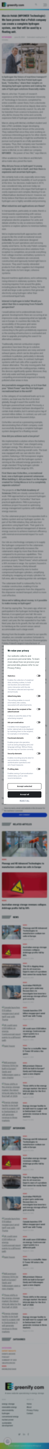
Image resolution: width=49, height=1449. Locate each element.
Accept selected (24, 786)
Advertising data (14, 696)
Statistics (11, 676)
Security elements (15, 754)
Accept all (24, 794)
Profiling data (13, 769)
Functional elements (16, 738)
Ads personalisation (16, 722)
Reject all (24, 801)
